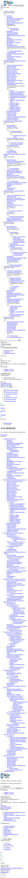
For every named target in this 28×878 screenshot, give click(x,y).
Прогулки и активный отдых (14, 337)
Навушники (16, 286)
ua (1, 347)
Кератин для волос (12, 70)
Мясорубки (10, 43)
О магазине (7, 351)
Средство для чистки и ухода (14, 205)
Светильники (10, 203)
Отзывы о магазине (11, 399)
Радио (8, 297)
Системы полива (17, 255)
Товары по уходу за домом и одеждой (14, 190)
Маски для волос (11, 77)
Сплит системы (14, 676)
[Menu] (2, 5)
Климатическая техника (10, 670)
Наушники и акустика (16, 282)
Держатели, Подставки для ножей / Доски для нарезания (20, 703)
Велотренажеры (11, 125)
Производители (8, 833)
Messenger (8, 849)
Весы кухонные (11, 21)
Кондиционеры (11, 674)
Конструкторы (14, 335)
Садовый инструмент (15, 247)
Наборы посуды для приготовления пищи (15, 716)
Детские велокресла (12, 324)
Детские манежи (11, 328)
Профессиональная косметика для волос (14, 60)
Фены (8, 186)
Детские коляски (11, 327)
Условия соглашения (9, 353)
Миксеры (9, 38)
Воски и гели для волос (13, 69)
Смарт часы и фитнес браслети (15, 299)
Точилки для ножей (12, 731)
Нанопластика (10, 81)
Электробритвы (11, 188)
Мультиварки (10, 41)
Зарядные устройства (15, 279)
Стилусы (12, 289)
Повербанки (13, 287)
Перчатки (12, 246)
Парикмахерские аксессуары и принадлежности (15, 84)
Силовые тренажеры (15, 131)
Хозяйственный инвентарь (14, 219)
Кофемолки (10, 31)
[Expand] (15, 439)
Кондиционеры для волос (13, 73)
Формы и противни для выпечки (15, 732)
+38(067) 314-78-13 (9, 370)
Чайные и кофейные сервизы (17, 727)
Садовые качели (11, 752)
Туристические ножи (12, 145)
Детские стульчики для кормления (16, 330)
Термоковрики (14, 105)
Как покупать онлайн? (12, 392)
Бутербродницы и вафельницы (15, 18)
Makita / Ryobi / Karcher (19, 236)
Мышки (12, 310)
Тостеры (9, 55)
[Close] (2, 8)
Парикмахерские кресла (13, 111)
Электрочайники (11, 59)
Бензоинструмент (11, 226)
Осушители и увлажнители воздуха (16, 686)
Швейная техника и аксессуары (15, 220)
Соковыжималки (11, 52)
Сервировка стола (11, 725)
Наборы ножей (17, 708)
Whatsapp (8, 847)
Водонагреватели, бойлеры (14, 673)
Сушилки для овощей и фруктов (15, 53)
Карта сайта (7, 831)
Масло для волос (11, 79)
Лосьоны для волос (12, 76)
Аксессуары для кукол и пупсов (15, 321)
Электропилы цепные (19, 242)
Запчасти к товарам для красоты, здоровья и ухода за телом (15, 162)
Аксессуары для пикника (16, 142)
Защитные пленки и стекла (17, 280)
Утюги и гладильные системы (15, 218)
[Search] (19, 340)
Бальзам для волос (11, 66)
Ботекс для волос (11, 68)
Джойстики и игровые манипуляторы (16, 306)
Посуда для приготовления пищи (15, 713)
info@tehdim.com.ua (6, 383)
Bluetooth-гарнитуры (15, 278)
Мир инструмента (8, 222)
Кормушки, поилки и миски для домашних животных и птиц (18, 739)
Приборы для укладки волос (14, 184)
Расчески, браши (14, 102)
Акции (5, 835)
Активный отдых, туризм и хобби (13, 121)
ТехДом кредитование (11, 393)
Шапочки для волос (15, 107)
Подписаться (19, 788)
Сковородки (13, 721)
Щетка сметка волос (15, 109)
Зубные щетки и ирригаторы (14, 171)
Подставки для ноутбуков (16, 314)
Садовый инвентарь (18, 253)
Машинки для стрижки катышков (16, 199)
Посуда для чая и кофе (13, 724)
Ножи (11, 150)
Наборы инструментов (16, 265)
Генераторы (10, 256)
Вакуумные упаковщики (13, 20)
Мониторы (10, 292)
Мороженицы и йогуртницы (14, 39)
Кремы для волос (11, 74)
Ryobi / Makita (13, 232)
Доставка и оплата (9, 350)
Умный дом (10, 212)
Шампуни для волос (12, 119)
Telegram (8, 843)
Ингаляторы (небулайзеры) (14, 172)
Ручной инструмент (12, 260)
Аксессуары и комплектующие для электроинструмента (18, 239)
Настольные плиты (12, 45)
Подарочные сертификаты (11, 834)
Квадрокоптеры (11, 290)
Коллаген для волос (12, 72)
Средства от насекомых (16, 210)
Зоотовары (10, 736)
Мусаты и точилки (18, 707)
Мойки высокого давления (17, 245)
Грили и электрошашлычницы (15, 22)
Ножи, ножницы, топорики (14, 696)
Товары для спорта (12, 126)
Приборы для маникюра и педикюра (16, 182)
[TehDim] (5, 778)
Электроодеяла (14, 181)
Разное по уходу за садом (19, 252)
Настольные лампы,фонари (14, 293)
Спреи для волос (11, 115)
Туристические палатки (16, 144)
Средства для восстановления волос (16, 116)
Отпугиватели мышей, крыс (14, 750)
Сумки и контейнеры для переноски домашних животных (18, 747)
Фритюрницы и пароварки (14, 56)
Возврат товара (8, 830)
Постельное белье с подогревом (15, 176)
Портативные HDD (15, 316)
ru (16, 347)
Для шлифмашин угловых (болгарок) (17, 257)
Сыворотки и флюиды (13, 118)
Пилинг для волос (11, 112)
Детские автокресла (12, 323)
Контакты (6, 828)
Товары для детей (8, 317)
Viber (7, 845)
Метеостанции (11, 683)
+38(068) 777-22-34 (9, 369)
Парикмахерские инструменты (18, 96)
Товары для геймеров (12, 301)
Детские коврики (11, 325)
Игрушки (9, 331)
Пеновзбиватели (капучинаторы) (14, 29)
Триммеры (9, 185)
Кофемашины (10, 24)
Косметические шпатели (16, 93)
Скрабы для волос (11, 114)
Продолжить (4, 434)
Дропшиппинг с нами (11, 397)
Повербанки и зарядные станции (15, 294)
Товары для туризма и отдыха (15, 138)
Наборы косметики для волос (14, 80)
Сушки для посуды (12, 728)
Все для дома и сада (12, 228)
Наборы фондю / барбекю (13, 694)
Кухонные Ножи (17, 706)
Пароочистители (11, 200)
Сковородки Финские (19, 722)
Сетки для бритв (14, 168)
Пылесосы (9, 202)
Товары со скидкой (11, 401)
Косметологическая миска (17, 94)
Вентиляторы (10, 671)
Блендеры (9, 15)
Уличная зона (10, 206)
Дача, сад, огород (8, 734)
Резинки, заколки (14, 104)
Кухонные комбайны (12, 32)
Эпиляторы (10, 189)
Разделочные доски (15, 711)
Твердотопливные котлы (16, 680)
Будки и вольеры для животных (18, 737)
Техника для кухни (9, 11)
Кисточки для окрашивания (17, 91)
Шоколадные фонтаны (16, 51)
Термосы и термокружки (13, 730)
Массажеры (10, 174)
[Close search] (2, 340)
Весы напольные (11, 159)
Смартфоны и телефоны (13, 300)
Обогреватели (10, 684)
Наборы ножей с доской (16, 697)
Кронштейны (13, 309)
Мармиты (9, 693)
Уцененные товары (9, 771)
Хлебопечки (10, 58)
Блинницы (10, 17)
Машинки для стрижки (13, 175)
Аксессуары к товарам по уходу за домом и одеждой (16, 196)
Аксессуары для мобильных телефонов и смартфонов (14, 271)
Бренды (8, 395)
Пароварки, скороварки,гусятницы (16, 719)
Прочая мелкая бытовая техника (15, 46)
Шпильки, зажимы (15, 108)
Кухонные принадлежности (14, 689)
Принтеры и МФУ (12, 296)
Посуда (6, 687)
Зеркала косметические (13, 169)
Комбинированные (15, 679)
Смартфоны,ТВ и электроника (12, 266)
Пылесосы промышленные (14, 259)
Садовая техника (11, 751)
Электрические (14, 682)
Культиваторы (13, 243)
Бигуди (12, 90)
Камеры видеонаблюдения (17, 216)
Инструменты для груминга (14, 198)
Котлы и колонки (11, 677)
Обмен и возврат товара (12, 390)
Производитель (8, 423)
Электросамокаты (11, 151)
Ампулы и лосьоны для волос (15, 65)
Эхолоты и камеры (12, 152)
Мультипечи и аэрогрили (13, 42)
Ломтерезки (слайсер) (12, 34)
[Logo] (8, 5)
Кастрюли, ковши (14, 714)
